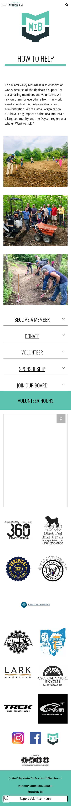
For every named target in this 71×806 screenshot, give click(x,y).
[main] (35, 60)
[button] (4, 5)
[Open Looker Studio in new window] (61, 418)
